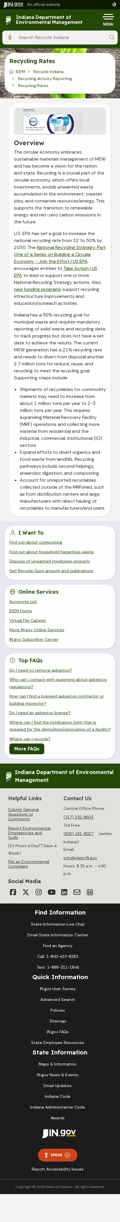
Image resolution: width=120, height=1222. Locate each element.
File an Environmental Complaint (28, 864)
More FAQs (26, 749)
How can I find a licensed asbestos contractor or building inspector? (56, 699)
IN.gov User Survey (58, 988)
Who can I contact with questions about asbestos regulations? (58, 683)
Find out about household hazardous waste (51, 551)
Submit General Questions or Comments (23, 814)
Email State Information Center (57, 935)
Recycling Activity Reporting (45, 78)
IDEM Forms (20, 610)
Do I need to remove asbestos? (40, 670)
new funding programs (37, 289)
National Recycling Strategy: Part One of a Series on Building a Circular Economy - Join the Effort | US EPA (60, 254)
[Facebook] (12, 892)
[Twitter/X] (25, 892)
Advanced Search (57, 999)
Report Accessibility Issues (58, 1169)
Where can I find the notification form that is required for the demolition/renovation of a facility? (60, 726)
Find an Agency (58, 945)
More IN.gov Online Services (36, 629)
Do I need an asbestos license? (39, 712)
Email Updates (58, 1085)
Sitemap (58, 1021)
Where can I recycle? (29, 738)
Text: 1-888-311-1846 (58, 967)
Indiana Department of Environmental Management (49, 20)
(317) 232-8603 (78, 817)
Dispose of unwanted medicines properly (49, 561)
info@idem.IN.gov (80, 857)
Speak (56, 1154)
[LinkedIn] (64, 892)
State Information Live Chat (58, 924)
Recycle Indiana (48, 71)
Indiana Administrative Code (57, 1107)
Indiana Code (57, 1096)
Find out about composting (35, 542)
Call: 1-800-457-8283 (57, 956)
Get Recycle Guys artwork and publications (51, 570)
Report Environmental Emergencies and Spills (29, 833)
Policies (57, 1010)
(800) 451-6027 (78, 833)
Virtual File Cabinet (27, 620)
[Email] (77, 892)
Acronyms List (23, 601)
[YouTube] (51, 892)
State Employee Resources (57, 1042)
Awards (58, 1117)
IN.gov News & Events (57, 1074)
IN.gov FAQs (58, 1031)
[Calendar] (89, 892)
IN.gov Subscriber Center (33, 639)
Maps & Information (58, 1064)
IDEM (20, 71)
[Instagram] (38, 892)
